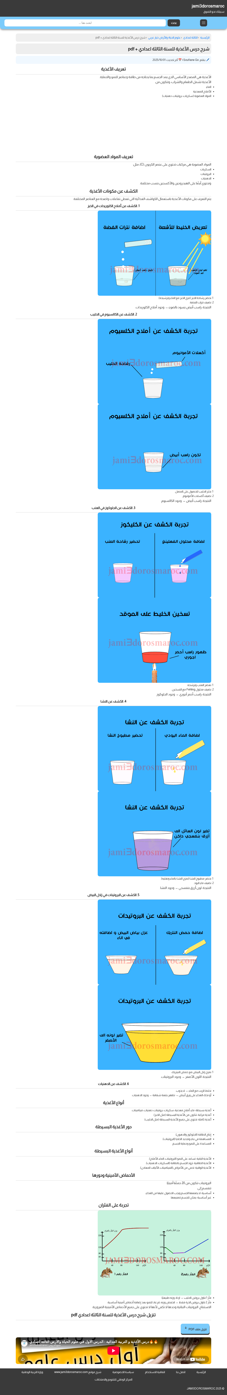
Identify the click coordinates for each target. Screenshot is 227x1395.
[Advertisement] (113, 125)
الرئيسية (201, 1372)
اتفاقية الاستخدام (155, 1372)
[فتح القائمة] (203, 22)
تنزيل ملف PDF (197, 1329)
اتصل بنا (180, 1372)
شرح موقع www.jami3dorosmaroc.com (77, 1372)
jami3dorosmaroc (208, 6)
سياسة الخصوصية (123, 1372)
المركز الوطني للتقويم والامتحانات (113, 1379)
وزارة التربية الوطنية (32, 1372)
